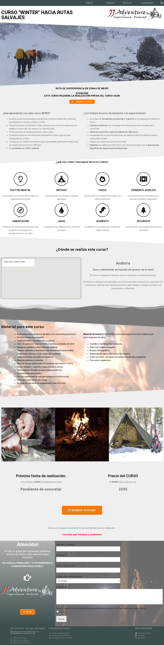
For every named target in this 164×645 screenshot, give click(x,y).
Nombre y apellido (66, 544)
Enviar (61, 618)
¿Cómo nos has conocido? (69, 576)
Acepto (63, 611)
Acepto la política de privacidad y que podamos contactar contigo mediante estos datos (101, 608)
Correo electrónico (66, 565)
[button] (89, 3)
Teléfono (61, 555)
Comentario (63, 587)
